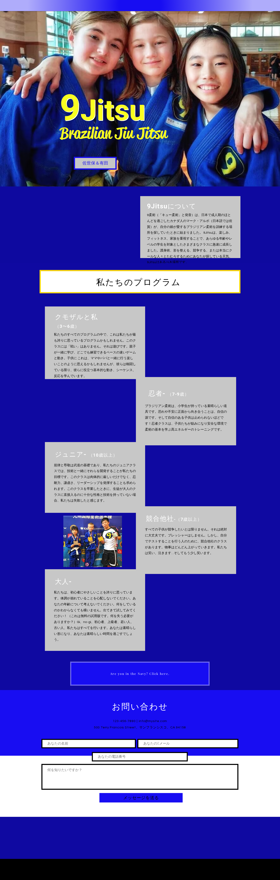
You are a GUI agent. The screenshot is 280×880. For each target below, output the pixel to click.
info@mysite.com (153, 721)
